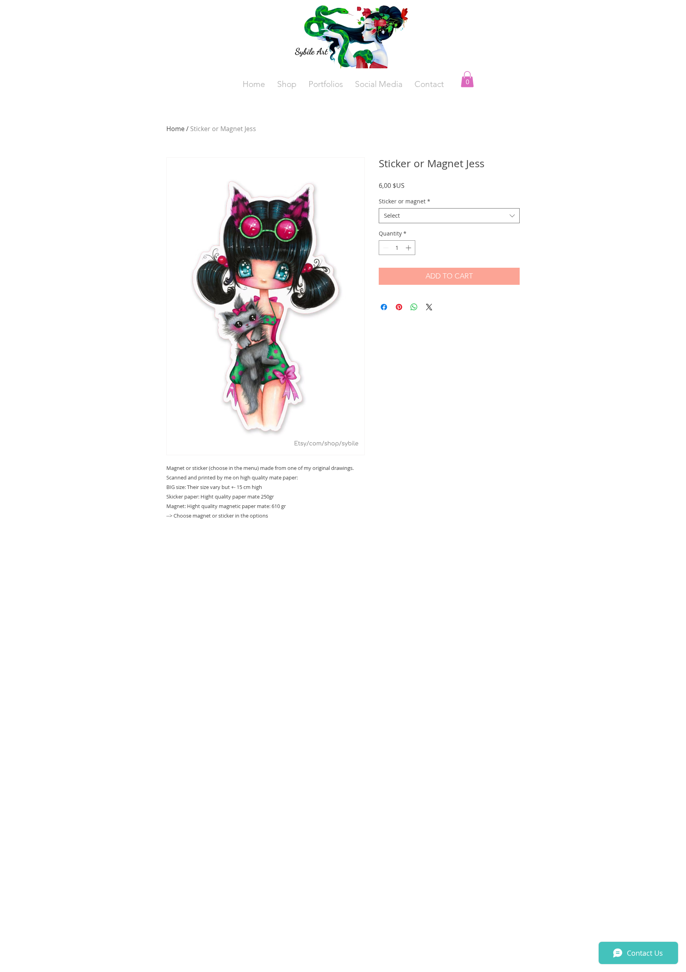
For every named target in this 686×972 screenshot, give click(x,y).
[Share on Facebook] (384, 307)
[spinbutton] (397, 248)
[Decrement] (385, 248)
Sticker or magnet (404, 201)
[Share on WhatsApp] (414, 307)
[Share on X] (429, 307)
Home (175, 128)
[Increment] (409, 248)
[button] (379, 84)
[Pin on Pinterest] (399, 307)
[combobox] (449, 215)
